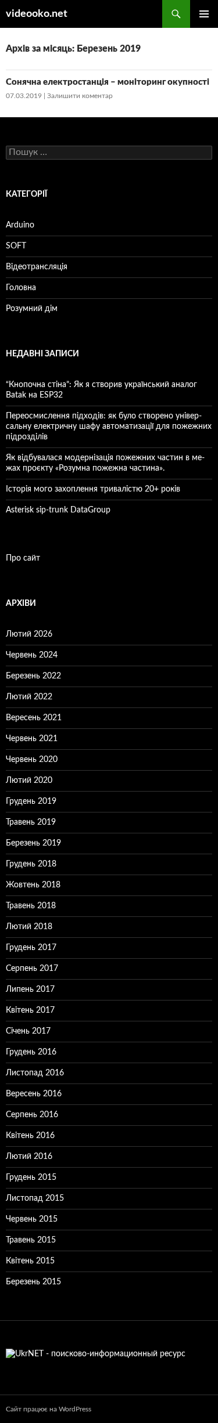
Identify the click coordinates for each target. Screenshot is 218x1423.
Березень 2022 (33, 676)
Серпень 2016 (32, 1115)
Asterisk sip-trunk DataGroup (58, 510)
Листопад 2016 (35, 1073)
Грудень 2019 (31, 801)
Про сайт (23, 558)
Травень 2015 (31, 1240)
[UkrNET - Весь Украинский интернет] (95, 1354)
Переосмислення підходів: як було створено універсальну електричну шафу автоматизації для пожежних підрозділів (109, 426)
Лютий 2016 (29, 1157)
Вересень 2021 (34, 718)
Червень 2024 (32, 655)
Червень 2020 (32, 760)
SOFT (16, 246)
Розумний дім (32, 309)
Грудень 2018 (31, 864)
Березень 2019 (33, 843)
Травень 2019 (31, 822)
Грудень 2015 (31, 1177)
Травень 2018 (31, 906)
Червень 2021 (32, 739)
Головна (21, 288)
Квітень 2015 (30, 1261)
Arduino (20, 225)
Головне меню (204, 14)
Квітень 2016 (30, 1136)
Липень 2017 (30, 989)
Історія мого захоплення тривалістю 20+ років (93, 489)
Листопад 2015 (35, 1198)
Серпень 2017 (32, 969)
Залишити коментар (80, 95)
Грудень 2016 (31, 1052)
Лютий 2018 (29, 927)
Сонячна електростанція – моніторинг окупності (107, 82)
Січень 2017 (28, 1031)
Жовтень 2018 (33, 885)
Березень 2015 (33, 1282)
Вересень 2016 (34, 1094)
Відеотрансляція (36, 267)
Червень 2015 (32, 1219)
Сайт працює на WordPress (48, 1409)
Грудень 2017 (31, 948)
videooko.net (36, 14)
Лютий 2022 (29, 697)
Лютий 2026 (29, 634)
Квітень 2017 (30, 1010)
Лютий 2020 (29, 780)
